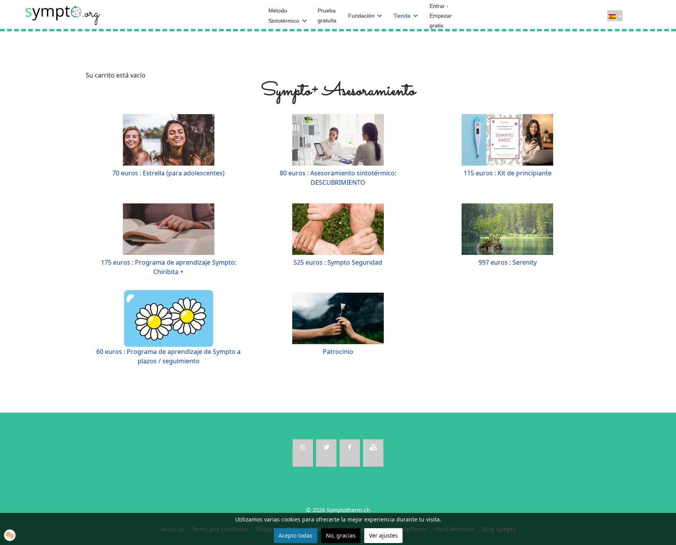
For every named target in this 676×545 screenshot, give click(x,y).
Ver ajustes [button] (383, 535)
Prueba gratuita (327, 15)
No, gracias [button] (341, 535)
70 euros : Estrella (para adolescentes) (168, 173)
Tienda (402, 16)
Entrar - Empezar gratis (441, 16)
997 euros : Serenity (507, 262)
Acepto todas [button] (296, 535)
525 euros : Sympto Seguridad (337, 262)
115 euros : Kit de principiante (508, 173)
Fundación (361, 16)
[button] (10, 535)
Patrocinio (338, 351)
